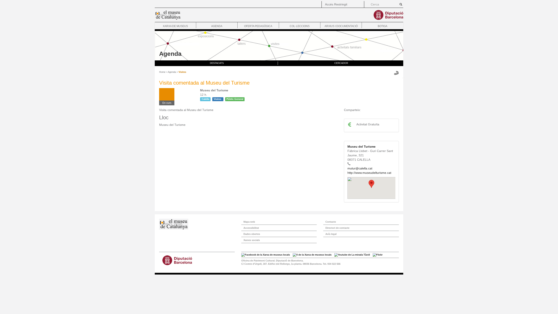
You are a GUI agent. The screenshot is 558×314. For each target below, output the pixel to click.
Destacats (217, 63)
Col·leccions (300, 26)
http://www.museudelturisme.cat (369, 172)
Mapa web (249, 221)
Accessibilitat (251, 228)
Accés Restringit (336, 4)
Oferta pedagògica (258, 26)
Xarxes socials (251, 240)
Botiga (382, 26)
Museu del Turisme (361, 146)
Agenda (216, 26)
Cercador (341, 63)
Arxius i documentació (341, 26)
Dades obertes (251, 234)
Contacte (330, 221)
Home (162, 72)
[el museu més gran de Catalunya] (197, 224)
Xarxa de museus (175, 26)
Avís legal (331, 234)
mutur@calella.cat (359, 168)
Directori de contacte (337, 228)
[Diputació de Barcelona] (196, 260)
